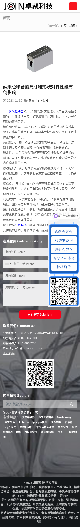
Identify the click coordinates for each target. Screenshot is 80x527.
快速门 (61, 432)
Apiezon (24, 422)
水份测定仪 (31, 432)
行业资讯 (42, 100)
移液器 (68, 422)
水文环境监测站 (45, 427)
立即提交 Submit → (40, 314)
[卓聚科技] (28, 6)
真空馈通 (10, 422)
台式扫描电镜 (46, 417)
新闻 (72, 25)
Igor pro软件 (39, 422)
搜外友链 (56, 422)
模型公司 (63, 427)
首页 (64, 25)
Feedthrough (64, 417)
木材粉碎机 (26, 427)
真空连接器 (28, 417)
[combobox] (8, 264)
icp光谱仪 (10, 427)
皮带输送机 (47, 432)
